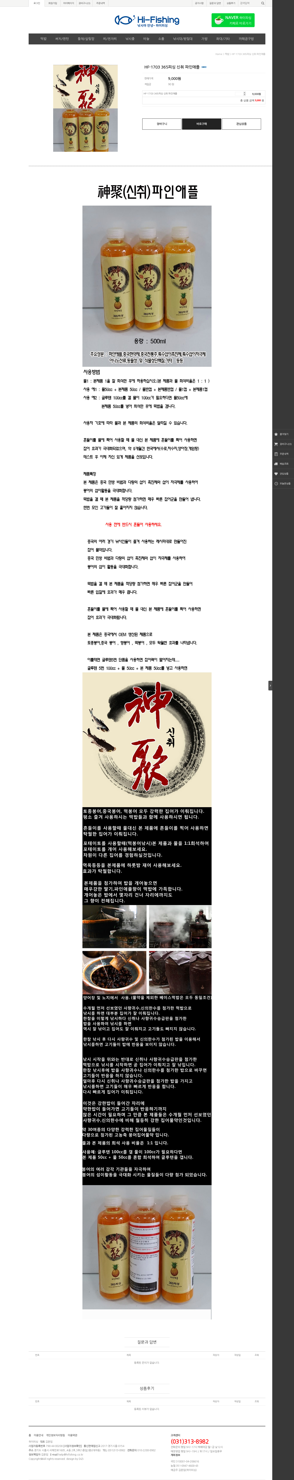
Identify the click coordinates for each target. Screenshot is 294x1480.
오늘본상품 (285, 483)
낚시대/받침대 (183, 38)
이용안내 (38, 1435)
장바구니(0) (286, 444)
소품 (161, 38)
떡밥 (43, 38)
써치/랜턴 (62, 38)
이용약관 (72, 1435)
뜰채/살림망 (86, 38)
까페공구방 (246, 38)
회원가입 (52, 3)
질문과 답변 (215, 3)
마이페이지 (68, 3)
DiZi (81, 1459)
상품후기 (231, 3)
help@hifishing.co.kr (70, 1454)
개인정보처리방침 (55, 1435)
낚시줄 (130, 38)
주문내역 (284, 454)
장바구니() (84, 3)
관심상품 (284, 474)
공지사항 (199, 3)
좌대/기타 (223, 38)
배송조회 (284, 464)
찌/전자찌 (110, 38)
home (218, 54)
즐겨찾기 (284, 434)
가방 (204, 38)
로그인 (37, 3)
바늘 (146, 38)
